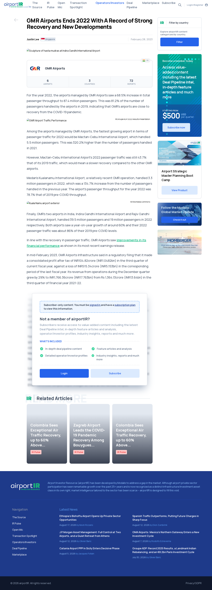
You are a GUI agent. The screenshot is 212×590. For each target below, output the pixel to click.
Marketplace (150, 3)
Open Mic (61, 5)
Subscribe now (176, 127)
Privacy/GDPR (194, 583)
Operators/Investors (110, 3)
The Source (37, 5)
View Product (179, 190)
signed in (95, 305)
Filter (179, 42)
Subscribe (169, 3)
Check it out (179, 219)
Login (64, 373)
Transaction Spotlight (78, 5)
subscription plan (125, 305)
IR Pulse (50, 5)
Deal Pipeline (132, 5)
